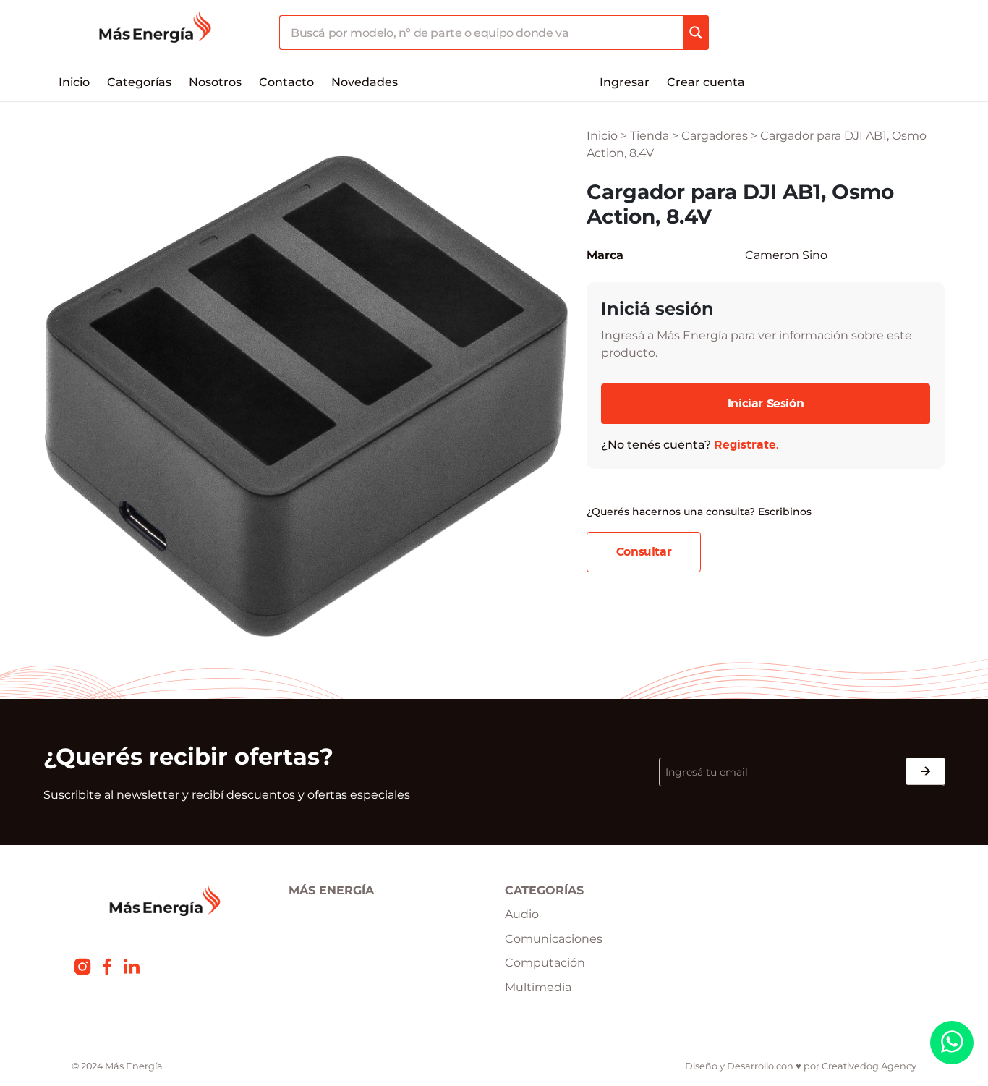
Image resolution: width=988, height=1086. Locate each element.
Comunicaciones (553, 939)
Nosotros (215, 82)
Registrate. (746, 445)
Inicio (74, 82)
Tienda (649, 136)
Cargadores (714, 136)
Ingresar (625, 82)
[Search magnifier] (695, 32)
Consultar (643, 552)
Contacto (286, 82)
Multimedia (538, 987)
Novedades (364, 82)
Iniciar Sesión (766, 404)
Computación (545, 963)
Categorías (139, 82)
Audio (522, 914)
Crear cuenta (706, 82)
